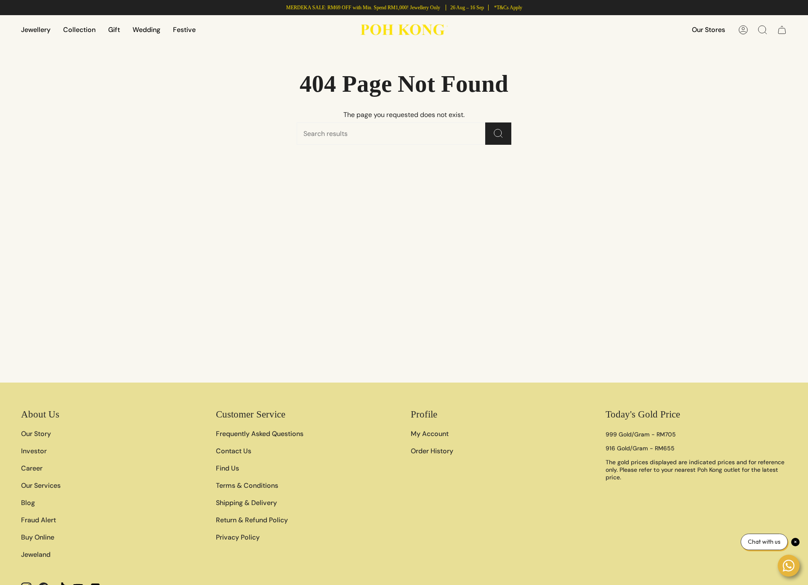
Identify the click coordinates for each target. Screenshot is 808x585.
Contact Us (233, 451)
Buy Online (37, 537)
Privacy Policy (238, 537)
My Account (430, 433)
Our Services (41, 485)
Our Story (36, 433)
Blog (28, 502)
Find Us (227, 468)
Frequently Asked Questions (259, 433)
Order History (432, 451)
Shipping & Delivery (246, 502)
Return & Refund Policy (252, 520)
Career (32, 468)
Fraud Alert (38, 520)
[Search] (498, 133)
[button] (36, 29)
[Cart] (782, 30)
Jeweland (35, 554)
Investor (34, 451)
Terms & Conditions (247, 485)
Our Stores (708, 29)
